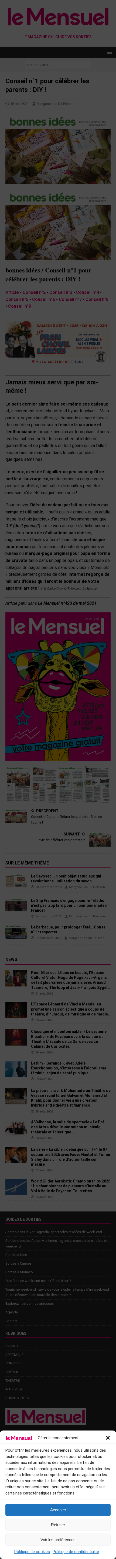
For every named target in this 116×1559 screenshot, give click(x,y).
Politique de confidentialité (76, 1551)
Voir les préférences (58, 1539)
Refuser (58, 1524)
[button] (108, 1438)
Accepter (58, 1509)
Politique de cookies (32, 1551)
